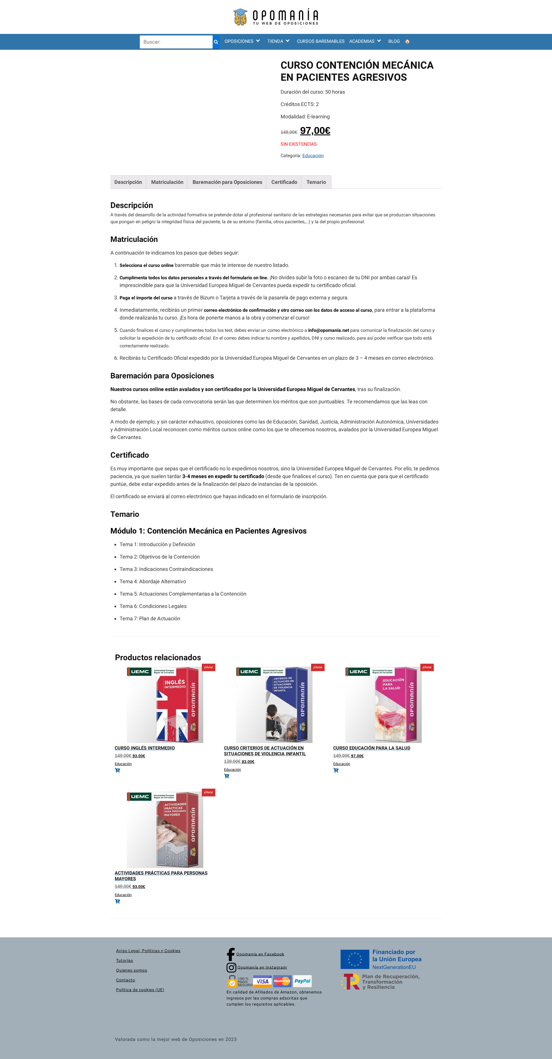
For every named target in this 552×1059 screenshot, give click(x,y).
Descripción (128, 182)
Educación (313, 155)
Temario (316, 182)
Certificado (284, 182)
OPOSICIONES (239, 41)
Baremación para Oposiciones (227, 182)
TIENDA (275, 41)
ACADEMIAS (362, 41)
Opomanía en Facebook (260, 954)
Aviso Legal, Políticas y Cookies (148, 950)
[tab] (128, 182)
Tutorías (124, 960)
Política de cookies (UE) (140, 989)
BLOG (394, 41)
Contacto (125, 980)
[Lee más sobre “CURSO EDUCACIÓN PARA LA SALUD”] (383, 770)
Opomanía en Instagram (262, 967)
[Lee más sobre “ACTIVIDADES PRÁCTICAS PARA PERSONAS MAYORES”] (165, 901)
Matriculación (167, 182)
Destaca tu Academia (375, 88)
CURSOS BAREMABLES (321, 41)
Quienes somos (131, 970)
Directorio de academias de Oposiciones (375, 74)
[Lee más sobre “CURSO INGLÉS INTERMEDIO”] (165, 770)
